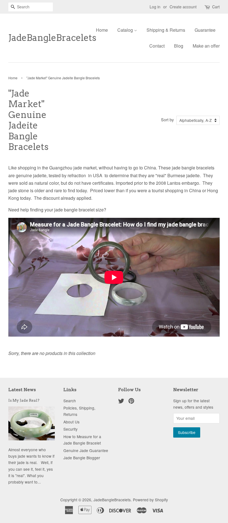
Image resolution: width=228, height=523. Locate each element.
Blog (178, 46)
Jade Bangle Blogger (81, 457)
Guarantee (205, 30)
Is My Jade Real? (23, 400)
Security (70, 429)
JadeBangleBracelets (43, 38)
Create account (183, 6)
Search (69, 400)
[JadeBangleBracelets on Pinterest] (131, 401)
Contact (157, 46)
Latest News (22, 389)
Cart (216, 6)
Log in (155, 6)
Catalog (125, 30)
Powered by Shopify (150, 499)
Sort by (167, 119)
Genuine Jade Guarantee (85, 450)
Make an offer (206, 46)
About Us (71, 422)
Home (102, 30)
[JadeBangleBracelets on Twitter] (121, 401)
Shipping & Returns (166, 30)
